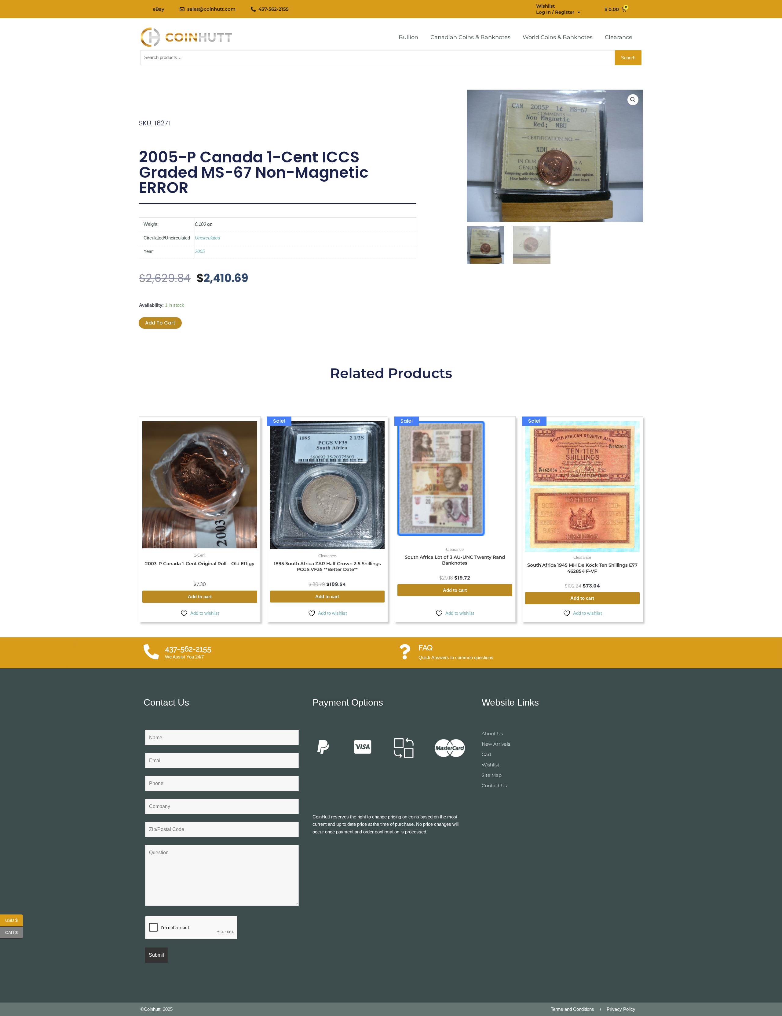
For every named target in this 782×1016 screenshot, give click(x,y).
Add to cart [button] (200, 596)
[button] (632, 99)
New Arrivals (496, 744)
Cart (486, 754)
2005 (200, 251)
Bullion (408, 37)
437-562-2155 (188, 648)
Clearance (618, 37)
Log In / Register (555, 12)
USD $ (14, 920)
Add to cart (160, 322)
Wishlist (545, 6)
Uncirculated (207, 237)
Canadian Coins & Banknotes (470, 37)
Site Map (492, 775)
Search (628, 57)
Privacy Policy (621, 1009)
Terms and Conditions (572, 1009)
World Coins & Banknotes (558, 37)
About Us (492, 733)
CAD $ (14, 932)
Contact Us (494, 785)
